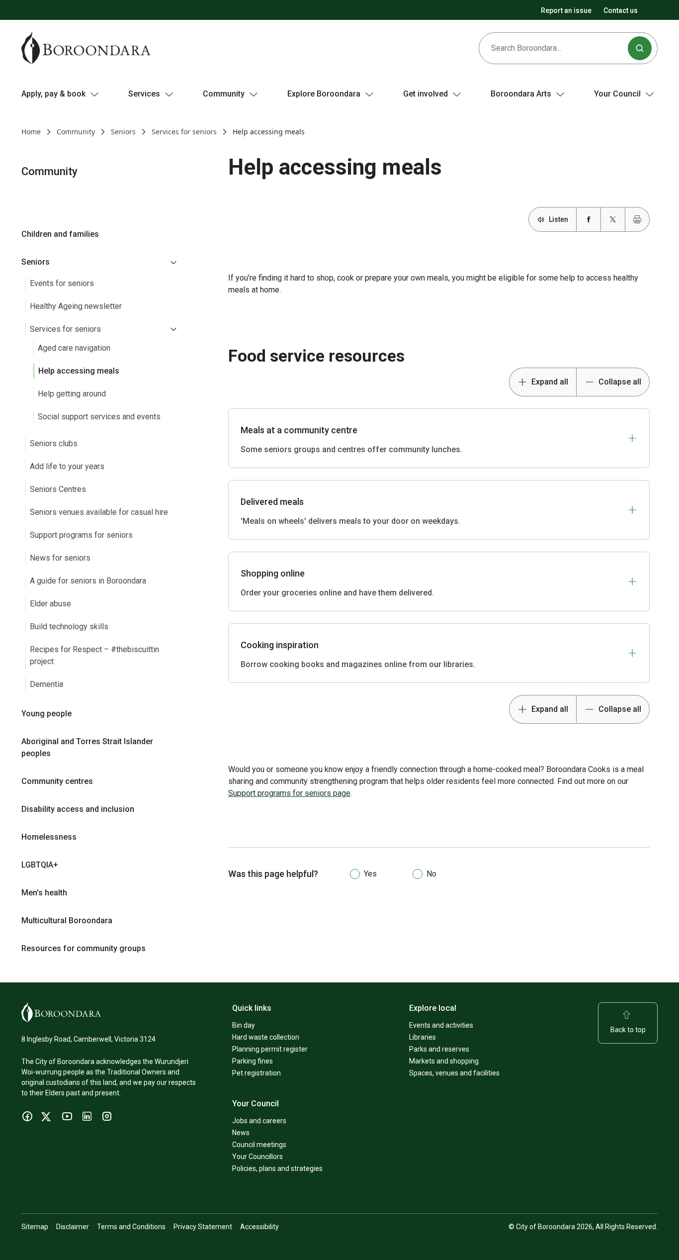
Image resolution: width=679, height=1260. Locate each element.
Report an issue (566, 10)
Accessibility (259, 1227)
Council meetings (259, 1145)
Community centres (57, 781)
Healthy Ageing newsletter (76, 306)
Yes (370, 873)
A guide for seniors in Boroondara (88, 580)
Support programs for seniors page (289, 793)
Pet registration (256, 1073)
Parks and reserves (439, 1049)
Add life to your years (67, 466)
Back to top (628, 1030)
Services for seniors (184, 131)
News (241, 1133)
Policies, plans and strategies (277, 1168)
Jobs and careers (259, 1121)
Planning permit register (270, 1049)
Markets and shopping (444, 1061)
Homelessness (49, 837)
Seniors (123, 131)
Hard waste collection (265, 1037)
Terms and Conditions (131, 1227)
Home (31, 131)
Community (76, 131)
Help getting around (72, 393)
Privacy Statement (202, 1227)
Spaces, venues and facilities (454, 1073)
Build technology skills (69, 626)
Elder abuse (50, 603)
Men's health (44, 892)
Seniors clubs (54, 443)
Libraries (422, 1037)
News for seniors (60, 558)
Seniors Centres (58, 489)
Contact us (620, 10)
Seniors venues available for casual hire (99, 512)
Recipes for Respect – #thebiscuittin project (94, 655)
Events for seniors (62, 283)
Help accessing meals (78, 371)
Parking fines (252, 1061)
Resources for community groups (83, 948)
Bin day (243, 1025)
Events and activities (441, 1025)
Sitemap (34, 1227)
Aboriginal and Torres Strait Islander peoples (87, 747)
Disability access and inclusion (77, 809)
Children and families (60, 234)
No (431, 873)
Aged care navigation (74, 348)
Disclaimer (72, 1227)
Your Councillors (257, 1157)
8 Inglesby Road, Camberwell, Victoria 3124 (88, 1039)
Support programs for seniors (81, 535)
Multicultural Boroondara (66, 920)
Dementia (46, 684)
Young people (46, 713)
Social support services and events (99, 416)
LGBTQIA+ (39, 865)
